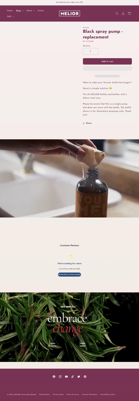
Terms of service (73, 394)
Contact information (89, 394)
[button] (107, 69)
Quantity (86, 46)
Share (89, 123)
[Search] (117, 13)
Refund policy (44, 394)
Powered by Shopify (28, 394)
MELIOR (17, 394)
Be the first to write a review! (69, 274)
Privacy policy (58, 394)
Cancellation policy (107, 394)
